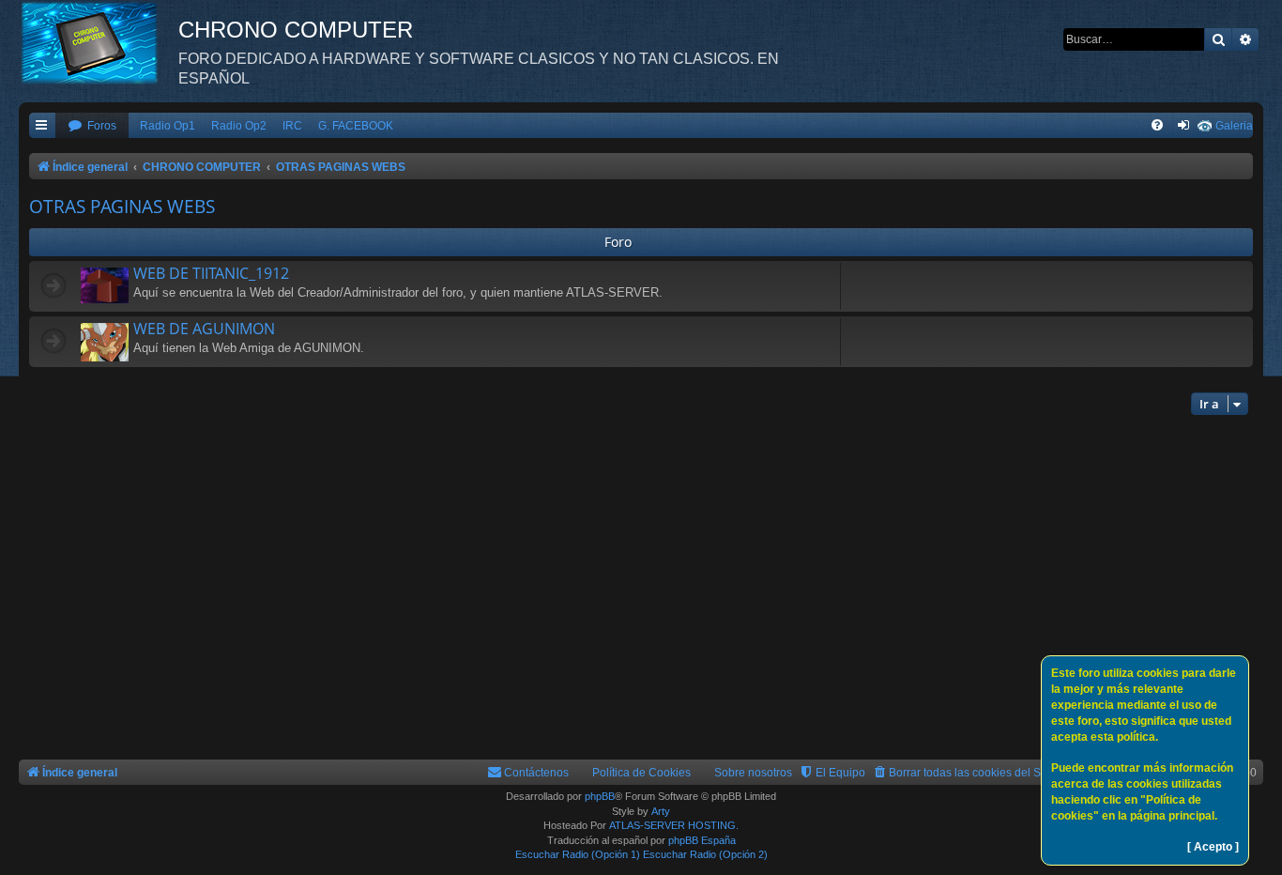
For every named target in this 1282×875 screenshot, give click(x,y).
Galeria (1234, 125)
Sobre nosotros (753, 772)
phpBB (600, 796)
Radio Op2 (239, 125)
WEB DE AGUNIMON (204, 328)
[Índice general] (98, 42)
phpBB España (702, 840)
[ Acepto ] (1213, 846)
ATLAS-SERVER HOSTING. (674, 825)
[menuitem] (92, 126)
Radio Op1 (167, 125)
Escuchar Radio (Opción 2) (705, 854)
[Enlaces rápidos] (42, 126)
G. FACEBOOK (355, 125)
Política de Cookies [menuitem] (641, 772)
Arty (660, 811)
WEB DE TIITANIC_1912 (211, 273)
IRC (292, 125)
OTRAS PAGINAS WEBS (122, 206)
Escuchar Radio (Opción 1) (577, 854)
